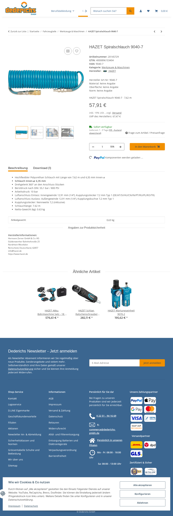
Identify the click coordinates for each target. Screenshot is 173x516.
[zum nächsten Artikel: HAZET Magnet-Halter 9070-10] (161, 31)
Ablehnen (142, 502)
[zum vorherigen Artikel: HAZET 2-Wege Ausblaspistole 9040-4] (154, 31)
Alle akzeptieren (142, 485)
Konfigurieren (143, 493)
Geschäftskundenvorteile (22, 416)
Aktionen (13, 428)
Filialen (12, 422)
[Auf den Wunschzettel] (76, 51)
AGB (51, 398)
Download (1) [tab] (42, 168)
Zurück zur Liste (18, 31)
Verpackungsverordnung (63, 450)
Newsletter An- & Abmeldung (24, 434)
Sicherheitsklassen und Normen (21, 442)
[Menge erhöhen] (120, 146)
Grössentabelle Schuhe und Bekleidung (24, 451)
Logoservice (14, 404)
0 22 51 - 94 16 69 (106, 415)
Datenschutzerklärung (20, 368)
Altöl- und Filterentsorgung (64, 434)
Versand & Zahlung (59, 410)
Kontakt (12, 398)
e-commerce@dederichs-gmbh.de (102, 429)
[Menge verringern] (93, 146)
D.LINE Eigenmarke (19, 410)
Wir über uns (15, 459)
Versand (116, 112)
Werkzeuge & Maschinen (116, 67)
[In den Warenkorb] (11, 43)
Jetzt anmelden (152, 363)
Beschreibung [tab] (18, 168)
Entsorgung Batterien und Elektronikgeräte (63, 442)
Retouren (54, 422)
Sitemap (12, 465)
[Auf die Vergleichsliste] (68, 51)
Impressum (14, 505)
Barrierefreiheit (57, 456)
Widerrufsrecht (57, 428)
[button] (140, 11)
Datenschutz (31, 505)
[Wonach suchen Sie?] (130, 11)
